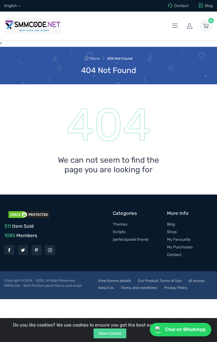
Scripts (119, 232)
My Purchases (180, 247)
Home (95, 58)
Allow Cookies (109, 333)
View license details (114, 281)
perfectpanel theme (131, 239)
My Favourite (178, 239)
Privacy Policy (175, 288)
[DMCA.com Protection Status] (28, 214)
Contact (181, 5)
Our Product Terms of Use (160, 281)
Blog (209, 5)
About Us (106, 288)
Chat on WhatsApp (185, 329)
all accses (196, 281)
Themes (120, 224)
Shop (172, 232)
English (10, 5)
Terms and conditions (139, 288)
